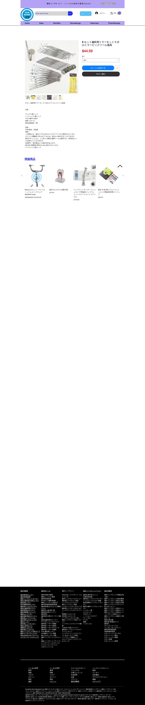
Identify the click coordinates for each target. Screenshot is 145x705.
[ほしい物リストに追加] (117, 68)
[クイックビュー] (36, 176)
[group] (72, 183)
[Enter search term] (70, 13)
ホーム (27, 33)
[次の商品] (123, 176)
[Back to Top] (119, 166)
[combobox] (101, 61)
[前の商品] (21, 176)
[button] (115, 13)
